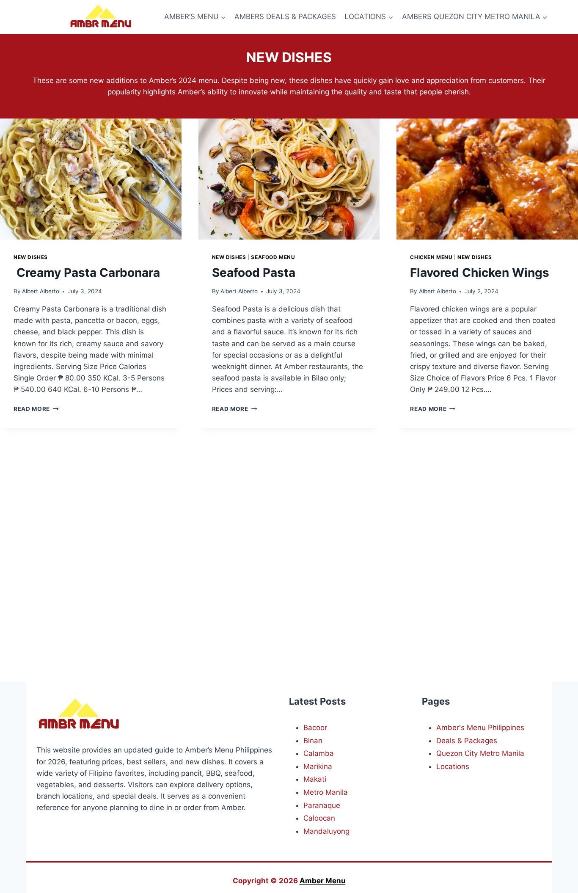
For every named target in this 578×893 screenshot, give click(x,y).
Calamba (318, 753)
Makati (314, 779)
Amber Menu (323, 880)
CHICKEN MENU (431, 257)
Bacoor (315, 727)
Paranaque (321, 805)
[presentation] (91, 179)
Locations (452, 766)
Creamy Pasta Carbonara (87, 272)
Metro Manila (325, 792)
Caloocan (319, 818)
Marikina (317, 766)
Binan (312, 740)
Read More (36, 408)
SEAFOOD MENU (273, 257)
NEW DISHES (31, 257)
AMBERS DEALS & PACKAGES (285, 16)
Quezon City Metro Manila (480, 753)
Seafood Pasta (253, 272)
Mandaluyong (326, 831)
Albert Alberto (40, 291)
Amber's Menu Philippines (480, 727)
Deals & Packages (466, 740)
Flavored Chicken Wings (479, 272)
